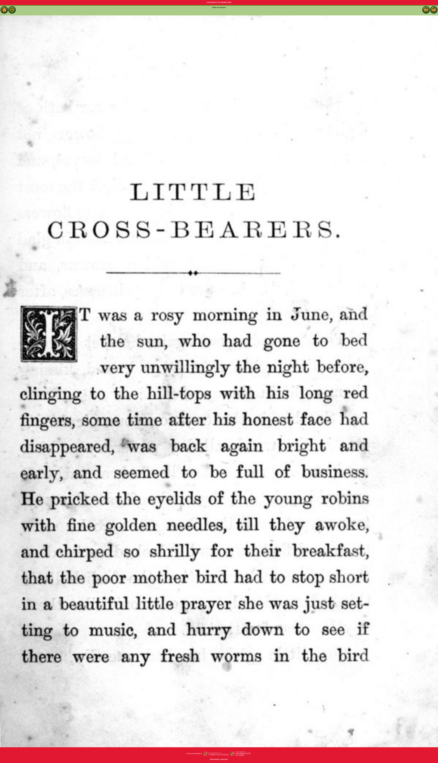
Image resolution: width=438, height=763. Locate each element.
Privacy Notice (224, 759)
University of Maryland (219, 2)
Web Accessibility (214, 759)
